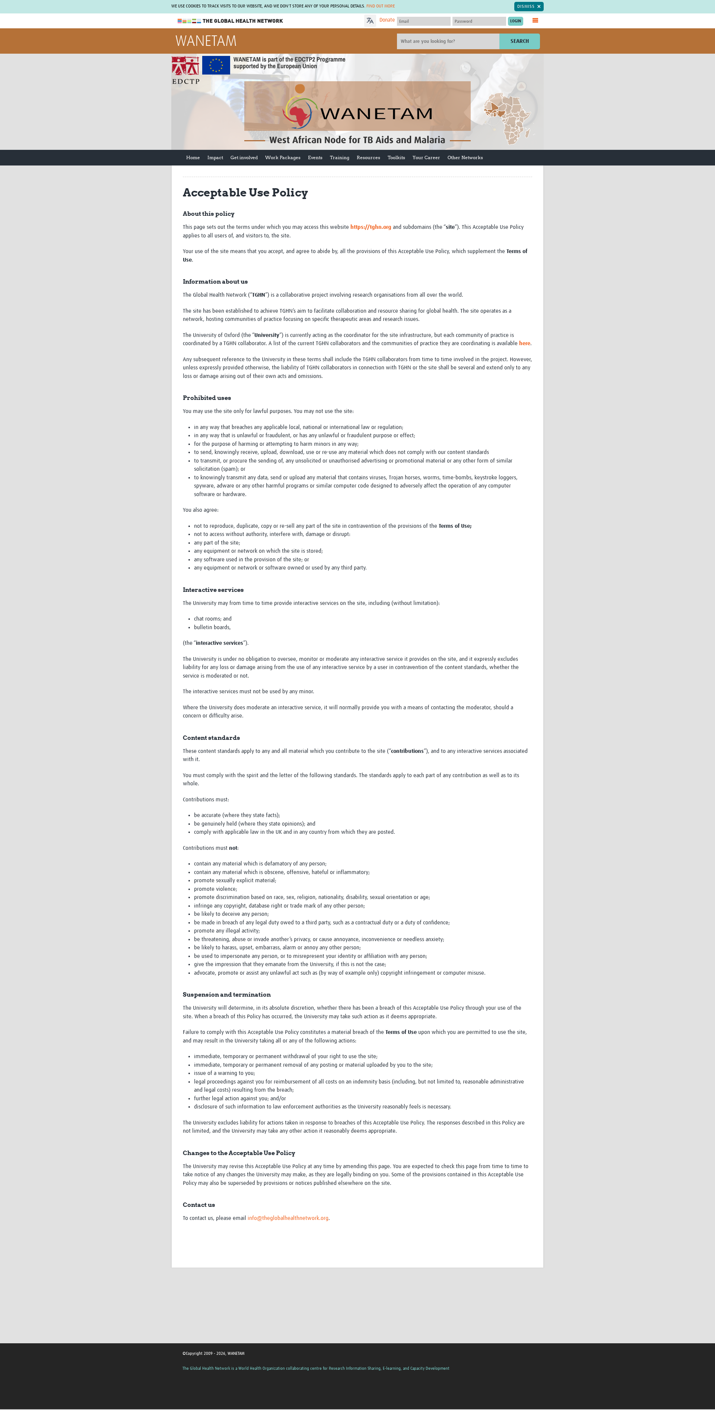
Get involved (244, 157)
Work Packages (283, 157)
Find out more (380, 6)
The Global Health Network (230, 21)
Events (315, 157)
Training (339, 157)
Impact (215, 157)
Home (193, 157)
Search (520, 41)
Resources (368, 157)
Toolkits (396, 157)
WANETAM (206, 41)
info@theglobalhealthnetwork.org (288, 1218)
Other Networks (465, 157)
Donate (387, 20)
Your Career (426, 157)
